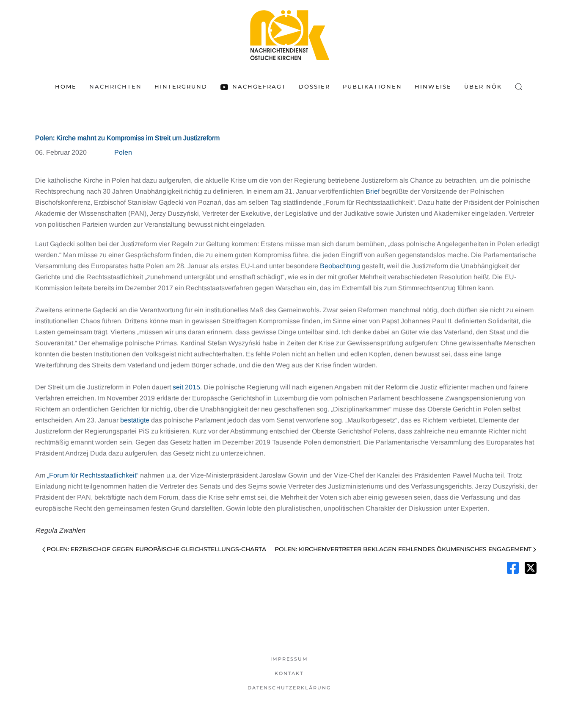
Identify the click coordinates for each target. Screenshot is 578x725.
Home (66, 86)
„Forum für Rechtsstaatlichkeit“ (92, 475)
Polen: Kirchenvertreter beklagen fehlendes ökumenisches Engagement (403, 549)
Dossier (314, 86)
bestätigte (134, 420)
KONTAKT (289, 673)
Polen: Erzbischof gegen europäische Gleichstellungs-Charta (156, 549)
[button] (519, 87)
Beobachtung (340, 265)
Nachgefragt (259, 86)
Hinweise (433, 86)
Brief (373, 191)
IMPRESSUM (289, 659)
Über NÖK (483, 86)
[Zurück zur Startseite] (289, 34)
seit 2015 (186, 387)
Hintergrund (180, 86)
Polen (123, 152)
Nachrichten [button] (115, 86)
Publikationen (372, 86)
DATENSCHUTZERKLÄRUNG (289, 688)
